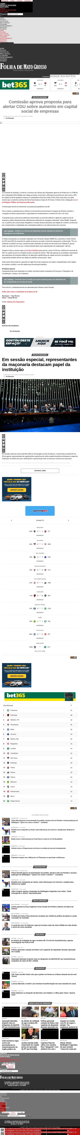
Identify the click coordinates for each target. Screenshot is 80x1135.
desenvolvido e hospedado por (6, 1089)
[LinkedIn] (40, 186)
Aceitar (44, 1130)
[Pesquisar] (1, 16)
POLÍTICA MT (4, 21)
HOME (2, 18)
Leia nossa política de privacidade (56, 1130)
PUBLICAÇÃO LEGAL (6, 43)
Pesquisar (3, 14)
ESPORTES (3, 27)
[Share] (40, 190)
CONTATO (29, 2)
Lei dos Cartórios (32, 250)
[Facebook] (40, 177)
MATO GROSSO (5, 23)
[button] (40, 74)
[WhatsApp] (40, 174)
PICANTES (3, 29)
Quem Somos (4, 7)
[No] (68, 1134)
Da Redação (10, 118)
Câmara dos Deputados (15, 302)
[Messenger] (40, 183)
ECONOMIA (3, 24)
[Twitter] (40, 180)
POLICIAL (3, 19)
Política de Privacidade (8, 5)
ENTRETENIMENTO (6, 26)
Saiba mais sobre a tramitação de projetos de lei (19, 292)
